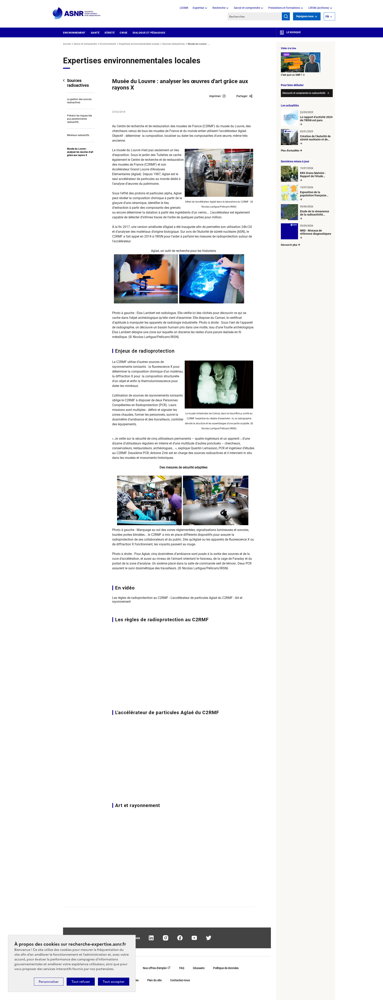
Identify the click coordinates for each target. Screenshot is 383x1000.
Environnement (74, 32)
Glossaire (198, 968)
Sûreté (110, 32)
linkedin (151, 937)
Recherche (218, 7)
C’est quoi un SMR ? (291, 75)
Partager (242, 96)
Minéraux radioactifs (78, 135)
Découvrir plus (289, 244)
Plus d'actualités (290, 150)
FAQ (181, 968)
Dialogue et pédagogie (149, 32)
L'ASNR (184, 7)
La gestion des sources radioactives (79, 101)
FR (327, 16)
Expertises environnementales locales (139, 44)
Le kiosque (293, 32)
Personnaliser (49, 981)
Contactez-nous (180, 980)
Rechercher (286, 16)
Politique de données (226, 968)
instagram (165, 937)
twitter (208, 937)
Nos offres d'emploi (155, 968)
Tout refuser (80, 981)
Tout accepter (113, 981)
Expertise (198, 7)
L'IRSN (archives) (318, 7)
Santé (95, 32)
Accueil (67, 44)
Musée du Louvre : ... (199, 44)
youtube (194, 937)
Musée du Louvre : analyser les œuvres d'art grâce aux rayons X (80, 152)
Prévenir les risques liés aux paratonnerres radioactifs (79, 118)
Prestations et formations (284, 7)
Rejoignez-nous (305, 16)
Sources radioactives (173, 44)
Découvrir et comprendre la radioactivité (303, 93)
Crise (123, 32)
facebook (180, 937)
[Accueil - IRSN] (77, 13)
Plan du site (154, 980)
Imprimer (215, 96)
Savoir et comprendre (247, 7)
